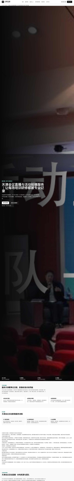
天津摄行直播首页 (4, 5)
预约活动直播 (5, 202)
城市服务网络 (37, 1)
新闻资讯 (43, 1)
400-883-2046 (63, 1)
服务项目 (26, 1)
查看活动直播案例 (14, 202)
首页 (23, 1)
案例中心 (31, 1)
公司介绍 (47, 1)
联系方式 (69, 1)
